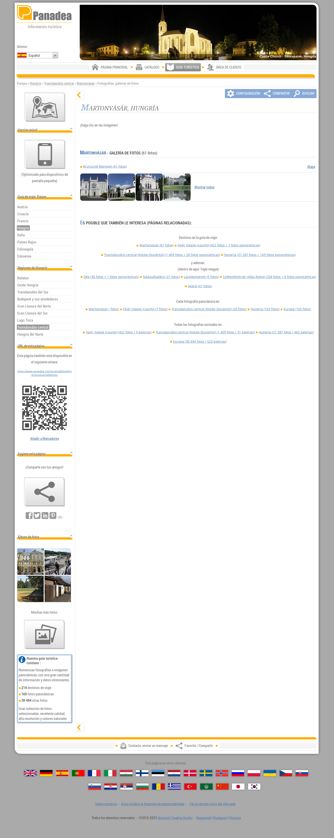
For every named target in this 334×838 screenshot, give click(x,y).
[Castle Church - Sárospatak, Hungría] (198, 32)
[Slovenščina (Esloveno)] (94, 786)
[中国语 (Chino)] (222, 786)
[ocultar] (79, 94)
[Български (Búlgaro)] (142, 786)
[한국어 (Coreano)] (254, 786)
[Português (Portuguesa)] (78, 773)
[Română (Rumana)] (158, 786)
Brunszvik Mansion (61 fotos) (105, 166)
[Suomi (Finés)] (142, 773)
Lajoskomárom (201, 277)
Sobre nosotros (106, 803)
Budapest (220, 817)
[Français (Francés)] (94, 773)
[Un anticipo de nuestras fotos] (44, 634)
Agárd (200, 286)
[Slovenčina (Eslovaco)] (301, 773)
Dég (111, 277)
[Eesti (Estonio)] (158, 773)
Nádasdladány (161, 277)
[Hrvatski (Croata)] (110, 786)
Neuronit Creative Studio (175, 817)
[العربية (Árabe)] (206, 786)
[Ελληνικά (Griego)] (174, 786)
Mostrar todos (204, 187)
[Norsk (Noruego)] (222, 773)
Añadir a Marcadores (44, 438)
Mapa (311, 166)
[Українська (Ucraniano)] (269, 773)
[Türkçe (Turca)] (190, 786)
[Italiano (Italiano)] (110, 773)
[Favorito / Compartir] (44, 491)
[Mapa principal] (45, 107)
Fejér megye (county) (219, 245)
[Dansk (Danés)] (190, 773)
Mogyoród (203, 817)
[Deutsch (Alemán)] (46, 773)
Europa (297, 309)
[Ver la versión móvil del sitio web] (45, 154)
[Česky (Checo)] (285, 773)
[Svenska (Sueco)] (205, 773)
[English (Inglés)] (30, 773)
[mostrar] (79, 727)
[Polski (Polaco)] (253, 773)
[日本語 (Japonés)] (238, 786)
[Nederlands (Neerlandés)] (174, 773)
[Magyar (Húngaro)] (126, 773)
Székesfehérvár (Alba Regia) (269, 277)
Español (34, 55)
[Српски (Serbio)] (126, 786)
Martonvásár (86, 83)
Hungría (35, 83)
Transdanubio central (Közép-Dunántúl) (162, 255)
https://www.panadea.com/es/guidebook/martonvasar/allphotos (44, 373)
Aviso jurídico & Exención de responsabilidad (152, 803)
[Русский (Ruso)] (238, 773)
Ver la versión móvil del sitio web (212, 803)
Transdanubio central (59, 83)
